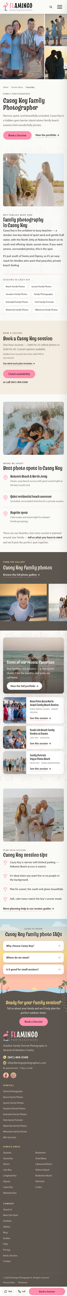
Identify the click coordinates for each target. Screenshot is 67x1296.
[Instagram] (13, 1075)
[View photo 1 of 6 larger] (23, 602)
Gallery (6, 1226)
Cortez (38, 1187)
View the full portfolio (24, 685)
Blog (5, 1232)
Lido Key (7, 1169)
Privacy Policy (9, 1282)
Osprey (6, 1181)
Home (5, 87)
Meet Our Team (10, 1215)
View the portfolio (47, 135)
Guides (6, 1238)
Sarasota (7, 1152)
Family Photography (43, 294)
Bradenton (40, 1152)
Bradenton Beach (43, 1175)
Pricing (6, 1249)
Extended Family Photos (17, 302)
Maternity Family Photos (17, 309)
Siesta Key (8, 1158)
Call (23, 1291)
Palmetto (39, 1181)
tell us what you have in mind (45, 537)
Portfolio (7, 1221)
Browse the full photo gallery (21, 574)
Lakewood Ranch (43, 1164)
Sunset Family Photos (41, 286)
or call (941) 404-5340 (15, 382)
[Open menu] (59, 7)
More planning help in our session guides (28, 908)
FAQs (5, 1244)
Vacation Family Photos (16, 294)
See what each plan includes (19, 363)
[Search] (51, 7)
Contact (7, 1261)
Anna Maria (40, 1158)
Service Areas (17, 87)
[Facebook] (6, 1075)
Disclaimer (22, 1282)
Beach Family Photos (15, 286)
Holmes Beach (42, 1169)
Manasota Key (10, 1193)
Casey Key (8, 1187)
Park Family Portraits (44, 302)
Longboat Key (10, 1175)
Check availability (19, 374)
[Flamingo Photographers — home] (17, 7)
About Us (7, 1209)
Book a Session (17, 135)
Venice (6, 1164)
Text (10, 1291)
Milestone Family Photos (46, 309)
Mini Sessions (9, 1137)
